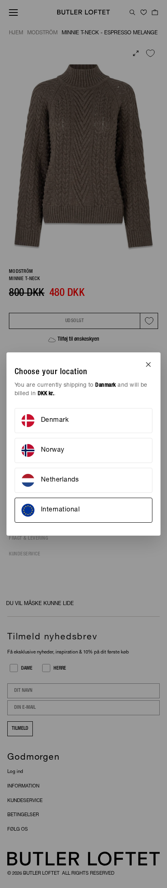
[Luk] (148, 364)
